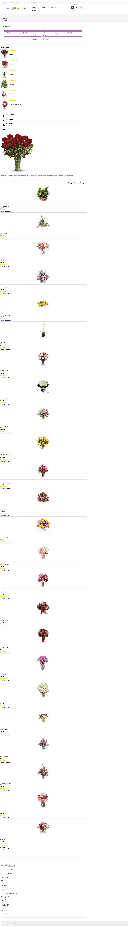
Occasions (32, 7)
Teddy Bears (10, 33)
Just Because (34, 39)
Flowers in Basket (23, 32)
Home (5, 20)
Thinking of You (35, 38)
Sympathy (54, 7)
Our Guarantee (4, 913)
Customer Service (5, 883)
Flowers (43, 7)
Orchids (57, 33)
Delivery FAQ (4, 910)
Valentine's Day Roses (34, 175)
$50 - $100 (33, 35)
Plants (44, 32)
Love (68, 38)
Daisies (45, 33)
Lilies (32, 33)
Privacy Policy (4, 885)
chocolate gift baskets (67, 175)
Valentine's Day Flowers (20, 175)
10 (5, 847)
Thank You (57, 38)
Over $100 (69, 33)
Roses (32, 32)
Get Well (21, 38)
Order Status (4, 880)
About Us (3, 908)
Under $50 (45, 35)
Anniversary (46, 38)
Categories (33, 10)
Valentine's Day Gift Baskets (50, 175)
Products (43, 31)
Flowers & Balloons (24, 33)
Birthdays (9, 38)
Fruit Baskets (70, 32)
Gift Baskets (58, 32)
